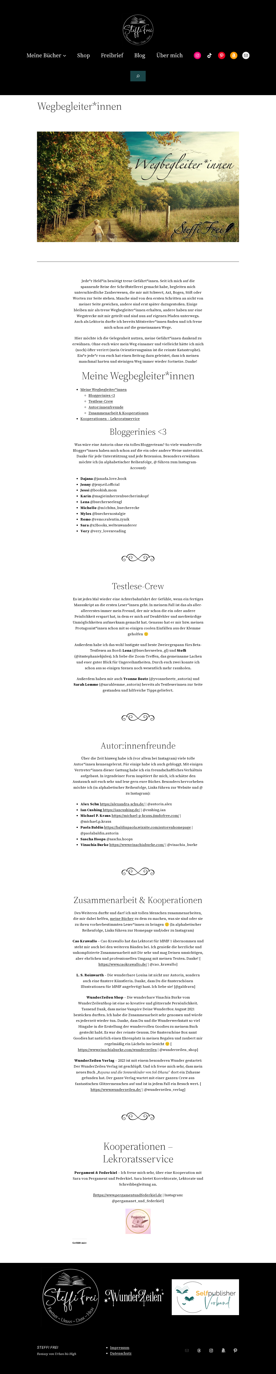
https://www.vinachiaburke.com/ (136, 844)
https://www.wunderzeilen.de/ (116, 1089)
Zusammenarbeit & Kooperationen (118, 412)
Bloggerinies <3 (101, 395)
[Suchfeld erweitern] (138, 76)
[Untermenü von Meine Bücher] (64, 55)
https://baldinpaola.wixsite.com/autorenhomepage (147, 827)
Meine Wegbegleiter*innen (103, 389)
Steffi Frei (47, 1347)
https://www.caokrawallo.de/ (122, 964)
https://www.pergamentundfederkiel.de (128, 1195)
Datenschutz (121, 1353)
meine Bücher (122, 918)
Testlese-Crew (100, 401)
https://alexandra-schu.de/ (122, 804)
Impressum (119, 1347)
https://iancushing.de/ (121, 809)
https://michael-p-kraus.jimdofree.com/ (145, 815)
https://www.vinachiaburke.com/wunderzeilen (117, 1049)
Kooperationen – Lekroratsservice (110, 418)
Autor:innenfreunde (105, 407)
